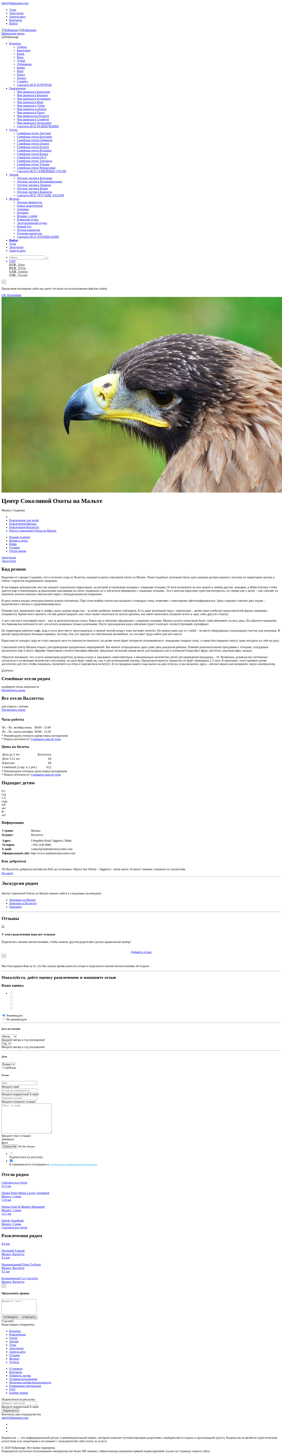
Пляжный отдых (28, 219)
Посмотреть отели (13, 690)
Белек (20, 53)
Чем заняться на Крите (31, 109)
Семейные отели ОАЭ (31, 157)
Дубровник (24, 64)
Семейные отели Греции (33, 143)
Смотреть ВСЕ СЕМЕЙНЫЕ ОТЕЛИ (41, 171)
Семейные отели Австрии (34, 133)
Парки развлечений (30, 205)
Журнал (14, 198)
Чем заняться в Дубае (31, 105)
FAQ (12, 1389)
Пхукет (21, 78)
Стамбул (22, 81)
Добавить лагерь (20, 1375)
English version (18, 1392)
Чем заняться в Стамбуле (33, 119)
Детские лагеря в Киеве (32, 188)
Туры (12, 9)
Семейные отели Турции (33, 164)
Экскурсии (16, 13)
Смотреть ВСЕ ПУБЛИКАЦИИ (38, 236)
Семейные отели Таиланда (34, 160)
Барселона (23, 50)
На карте (7, 873)
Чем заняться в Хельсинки (34, 122)
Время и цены (18, 540)
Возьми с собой (27, 216)
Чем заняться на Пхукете (33, 116)
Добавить (141, 952)
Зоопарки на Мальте (22, 899)
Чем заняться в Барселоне (33, 91)
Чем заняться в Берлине (32, 95)
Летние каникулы (28, 230)
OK (4, 295)
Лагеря (13, 174)
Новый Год (24, 226)
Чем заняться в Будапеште (34, 98)
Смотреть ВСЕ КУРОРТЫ (34, 85)
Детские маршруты (29, 202)
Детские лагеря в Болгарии (34, 178)
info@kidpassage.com (15, 3)
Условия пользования (23, 1379)
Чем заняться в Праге (31, 112)
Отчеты (14, 1362)
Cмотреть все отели (14, 1182)
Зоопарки (15, 906)
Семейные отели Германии (34, 140)
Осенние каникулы (29, 233)
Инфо (13, 544)
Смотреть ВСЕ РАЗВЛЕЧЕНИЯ (38, 126)
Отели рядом (17, 551)
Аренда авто (17, 16)
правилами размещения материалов (73, 1164)
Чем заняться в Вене (30, 102)
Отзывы (14, 547)
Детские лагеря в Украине (34, 185)
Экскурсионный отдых (32, 223)
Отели (13, 129)
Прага (21, 74)
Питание (22, 212)
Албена (22, 47)
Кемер (21, 67)
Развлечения (17, 88)
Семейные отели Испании (34, 150)
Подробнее (14, 295)
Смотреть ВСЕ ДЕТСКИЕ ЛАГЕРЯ (40, 195)
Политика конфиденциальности (30, 1382)
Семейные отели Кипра (32, 154)
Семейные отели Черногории (36, 167)
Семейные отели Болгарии (34, 136)
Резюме (19, 537)
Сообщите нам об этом (46, 739)
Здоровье (23, 209)
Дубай (21, 60)
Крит (20, 71)
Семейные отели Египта (33, 147)
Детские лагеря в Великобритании (39, 181)
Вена (20, 57)
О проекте (16, 1368)
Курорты (15, 43)
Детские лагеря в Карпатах (34, 192)
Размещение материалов (25, 1386)
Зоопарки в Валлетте (23, 903)
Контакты (15, 20)
